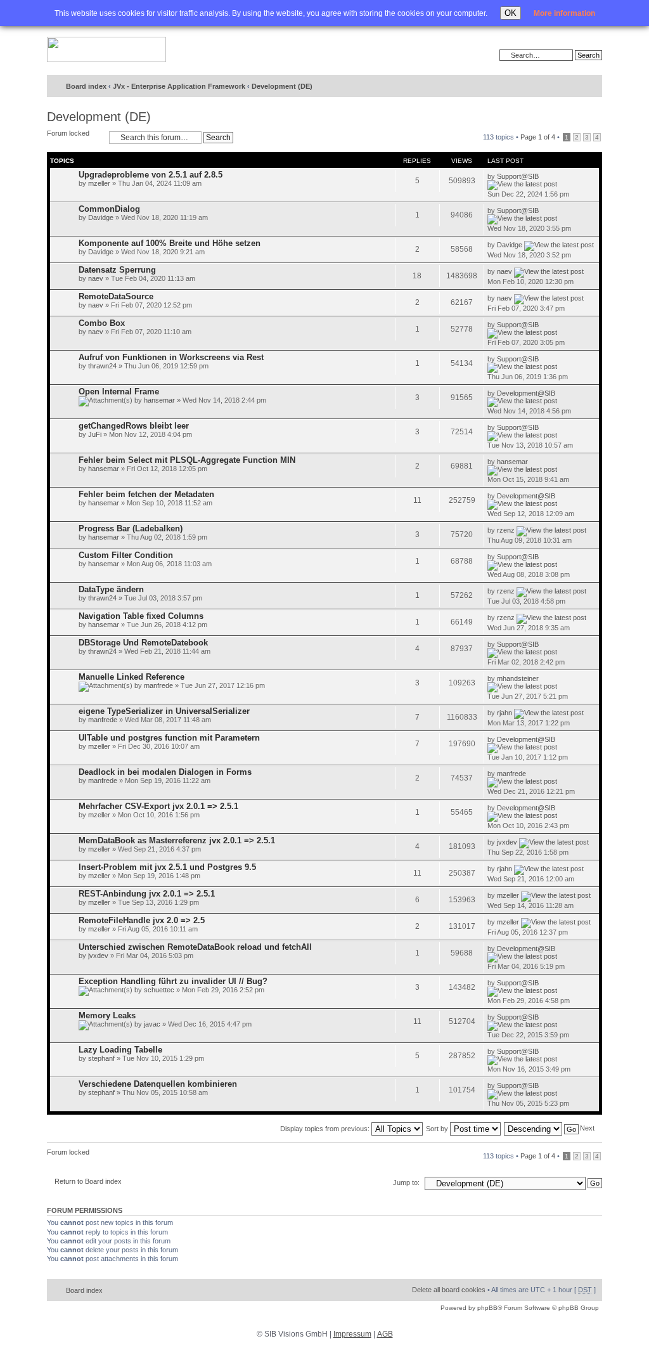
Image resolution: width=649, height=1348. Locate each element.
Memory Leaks (107, 1015)
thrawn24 (102, 366)
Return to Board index (88, 1181)
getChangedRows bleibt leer (134, 426)
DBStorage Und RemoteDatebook (143, 642)
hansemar (159, 400)
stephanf (101, 1058)
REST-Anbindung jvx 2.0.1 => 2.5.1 (147, 893)
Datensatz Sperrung (117, 270)
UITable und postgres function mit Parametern (169, 737)
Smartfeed (590, 86)
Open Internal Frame (119, 391)
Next (587, 1128)
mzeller (99, 183)
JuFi (94, 434)
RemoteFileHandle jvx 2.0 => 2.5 (142, 920)
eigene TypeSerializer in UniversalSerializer (164, 711)
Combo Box (102, 323)
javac (152, 1024)
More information (564, 13)
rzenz (506, 530)
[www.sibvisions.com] (106, 50)
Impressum (352, 1334)
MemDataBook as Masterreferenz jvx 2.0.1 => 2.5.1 (177, 840)
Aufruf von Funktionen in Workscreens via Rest (171, 357)
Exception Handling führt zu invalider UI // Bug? (173, 981)
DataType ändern (111, 589)
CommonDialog (109, 209)
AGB (385, 1334)
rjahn (504, 712)
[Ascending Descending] (542, 1128)
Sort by (438, 1128)
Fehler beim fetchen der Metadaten (146, 494)
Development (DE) (282, 86)
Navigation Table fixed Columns (141, 616)
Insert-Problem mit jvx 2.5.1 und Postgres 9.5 (167, 867)
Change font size (566, 87)
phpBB (487, 1307)
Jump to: (406, 1182)
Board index (86, 86)
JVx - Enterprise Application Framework (179, 86)
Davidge (100, 217)
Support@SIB (518, 176)
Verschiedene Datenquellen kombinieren (158, 1084)
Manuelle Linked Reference (131, 677)
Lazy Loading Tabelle (120, 1049)
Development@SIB (526, 393)
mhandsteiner (518, 678)
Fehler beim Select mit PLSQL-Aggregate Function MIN (187, 460)
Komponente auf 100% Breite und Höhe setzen (169, 243)
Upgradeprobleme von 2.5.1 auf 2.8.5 (150, 174)
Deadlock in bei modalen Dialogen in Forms (165, 772)
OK (510, 13)
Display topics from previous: (325, 1128)
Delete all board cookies (448, 1289)
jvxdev (507, 842)
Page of (537, 137)
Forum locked (68, 133)
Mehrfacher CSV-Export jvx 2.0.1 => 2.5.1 (158, 806)
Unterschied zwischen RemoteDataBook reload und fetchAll (195, 947)
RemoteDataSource (116, 296)
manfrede (158, 685)
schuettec (159, 990)
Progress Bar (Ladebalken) (131, 528)
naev (95, 278)
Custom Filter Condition (126, 555)
